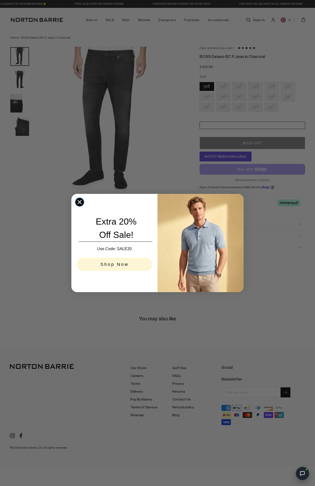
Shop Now (114, 264)
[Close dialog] (79, 202)
